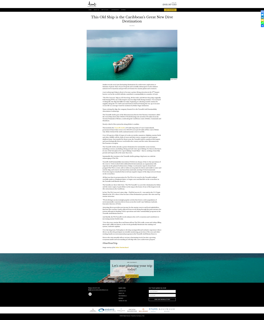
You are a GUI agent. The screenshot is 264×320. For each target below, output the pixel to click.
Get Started (170, 9)
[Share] (262, 25)
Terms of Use (123, 300)
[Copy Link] (262, 23)
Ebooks (121, 298)
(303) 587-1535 (170, 4)
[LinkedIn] (262, 17)
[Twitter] (262, 14)
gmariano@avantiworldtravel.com (100, 290)
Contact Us (122, 290)
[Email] (262, 20)
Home (90, 9)
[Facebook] (262, 12)
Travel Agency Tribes (140, 315)
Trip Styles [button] (104, 9)
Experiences (115, 9)
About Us (96, 9)
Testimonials (123, 295)
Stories (123, 9)
